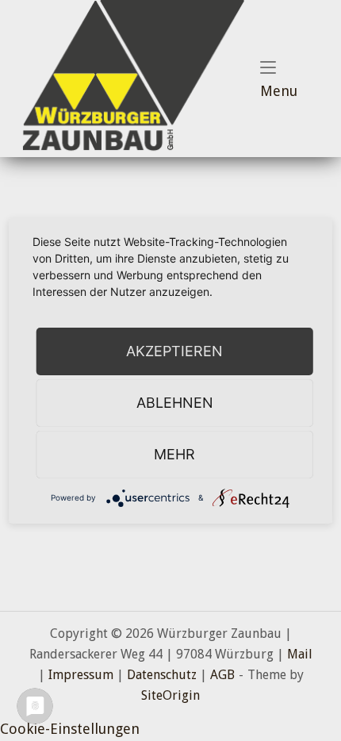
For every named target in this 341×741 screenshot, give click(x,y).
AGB (222, 674)
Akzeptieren (174, 351)
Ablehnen (174, 402)
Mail (299, 654)
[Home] (130, 77)
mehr (174, 454)
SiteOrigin (170, 695)
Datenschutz (162, 674)
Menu (292, 90)
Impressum (80, 674)
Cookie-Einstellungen (70, 728)
